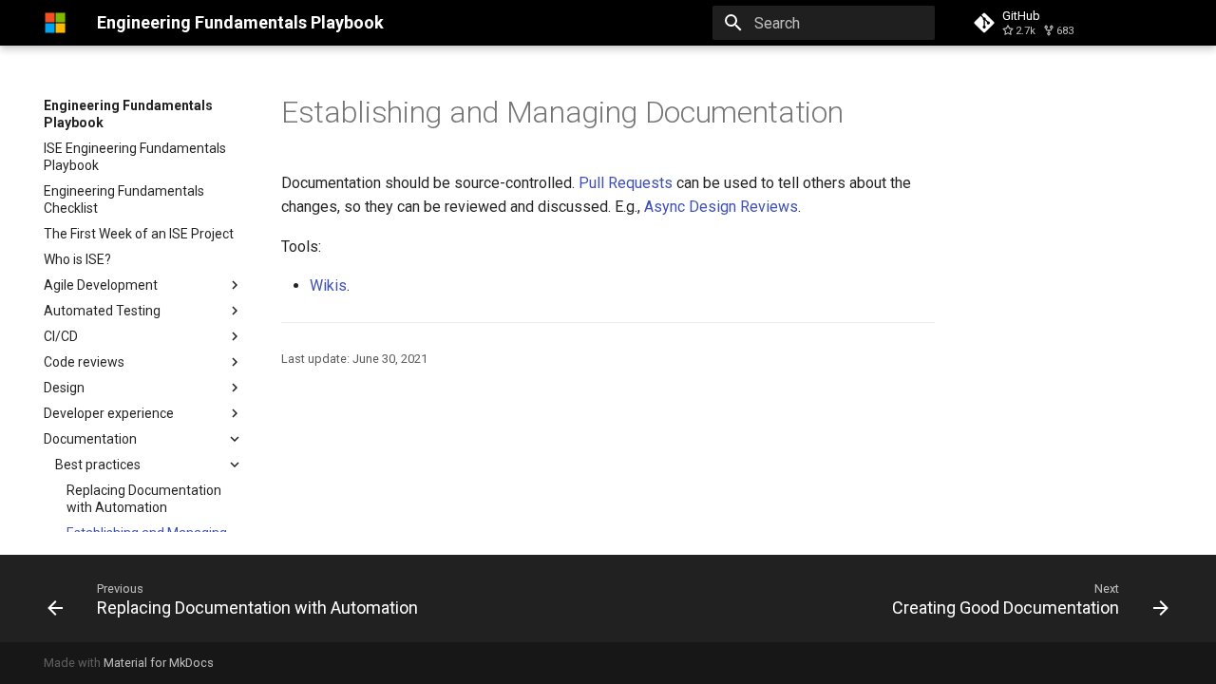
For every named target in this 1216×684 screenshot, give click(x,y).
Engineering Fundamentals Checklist (124, 199)
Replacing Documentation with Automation (143, 499)
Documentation (90, 438)
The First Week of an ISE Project (139, 233)
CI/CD (61, 336)
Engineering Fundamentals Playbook (128, 114)
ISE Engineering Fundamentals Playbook (135, 157)
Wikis (328, 285)
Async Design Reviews (721, 207)
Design (64, 387)
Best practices (98, 464)
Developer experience (109, 413)
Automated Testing (102, 310)
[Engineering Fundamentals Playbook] (55, 23)
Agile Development (101, 285)
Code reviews (84, 362)
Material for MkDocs (159, 663)
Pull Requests (626, 183)
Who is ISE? (77, 259)
